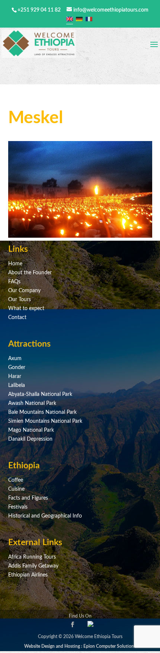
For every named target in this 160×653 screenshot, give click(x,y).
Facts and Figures (28, 498)
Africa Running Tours (32, 557)
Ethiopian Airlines (28, 575)
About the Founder (30, 272)
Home (15, 263)
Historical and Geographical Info (45, 516)
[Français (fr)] (89, 19)
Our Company (24, 290)
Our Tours (19, 299)
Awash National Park (32, 403)
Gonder (16, 367)
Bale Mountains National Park (42, 412)
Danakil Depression (30, 439)
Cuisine (16, 489)
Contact (17, 317)
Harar (14, 376)
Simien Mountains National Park (45, 421)
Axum (15, 358)
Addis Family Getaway (33, 566)
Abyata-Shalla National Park (40, 394)
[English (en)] (69, 19)
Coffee (15, 480)
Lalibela (16, 385)
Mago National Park (31, 430)
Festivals (18, 507)
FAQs (14, 281)
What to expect (26, 308)
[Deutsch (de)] (79, 19)
